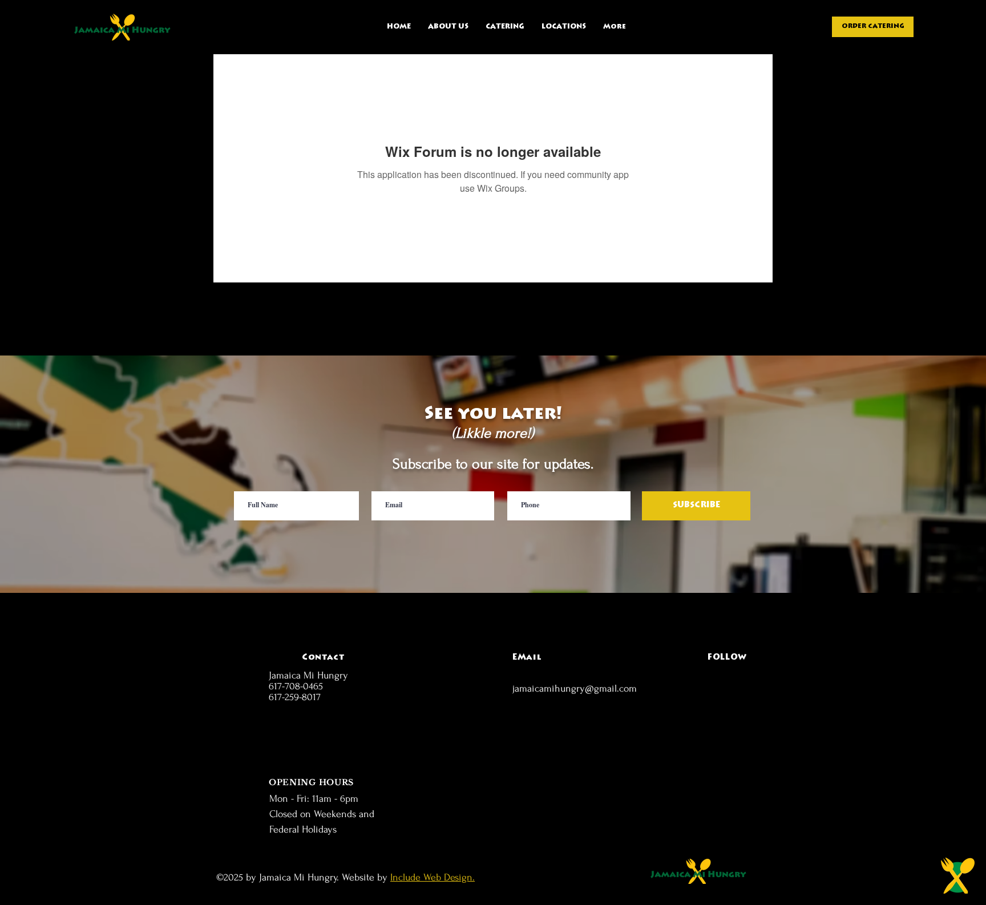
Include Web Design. (432, 877)
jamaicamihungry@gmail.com (574, 688)
